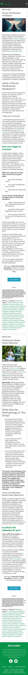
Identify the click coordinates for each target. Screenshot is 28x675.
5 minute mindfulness (14, 304)
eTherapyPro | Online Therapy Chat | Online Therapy (5, 4)
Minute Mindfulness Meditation (11, 14)
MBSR (17, 616)
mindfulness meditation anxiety (10, 625)
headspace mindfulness (15, 311)
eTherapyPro (17, 559)
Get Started (14, 279)
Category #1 (19, 300)
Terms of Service (19, 672)
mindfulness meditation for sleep (16, 322)
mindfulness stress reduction (14, 631)
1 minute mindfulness (12, 302)
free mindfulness (11, 611)
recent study (14, 368)
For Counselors (20, 666)
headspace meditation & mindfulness (12, 614)
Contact (10, 666)
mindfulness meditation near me (10, 324)
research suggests (19, 38)
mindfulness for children (17, 317)
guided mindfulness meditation (16, 613)
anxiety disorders (16, 51)
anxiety (14, 524)
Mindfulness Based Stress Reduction (11, 341)
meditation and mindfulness (9, 313)
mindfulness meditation (8, 318)
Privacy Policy (8, 672)
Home (4, 666)
